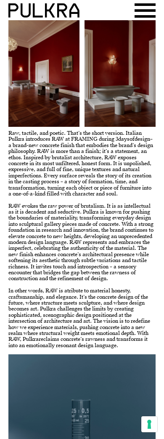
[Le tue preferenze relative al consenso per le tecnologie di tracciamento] (149, 424)
